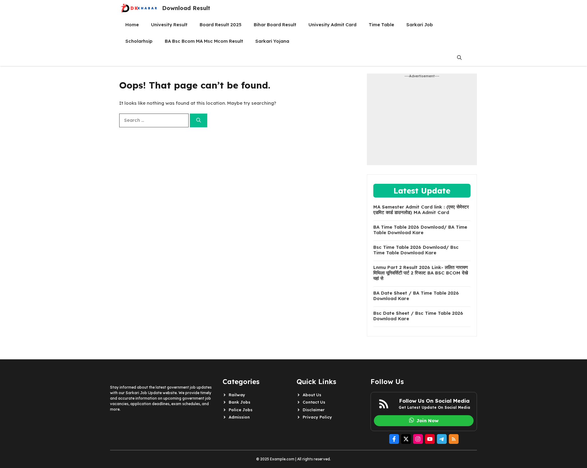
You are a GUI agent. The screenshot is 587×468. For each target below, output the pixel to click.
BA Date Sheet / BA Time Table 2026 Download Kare (416, 295)
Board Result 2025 (221, 24)
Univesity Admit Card (332, 24)
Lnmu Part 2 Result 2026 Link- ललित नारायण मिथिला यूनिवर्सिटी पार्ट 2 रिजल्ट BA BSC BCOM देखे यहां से (420, 273)
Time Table (381, 24)
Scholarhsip (139, 41)
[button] (459, 57)
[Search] (198, 120)
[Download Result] (139, 8)
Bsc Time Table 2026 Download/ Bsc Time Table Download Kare (416, 250)
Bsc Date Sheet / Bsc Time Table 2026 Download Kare (418, 315)
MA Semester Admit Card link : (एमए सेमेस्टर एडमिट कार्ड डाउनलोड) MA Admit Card (421, 209)
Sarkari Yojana (272, 41)
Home (132, 24)
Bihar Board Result (275, 24)
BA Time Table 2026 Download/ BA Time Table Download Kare (420, 229)
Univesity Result (169, 24)
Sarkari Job (419, 24)
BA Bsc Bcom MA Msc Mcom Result (204, 41)
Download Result (186, 8)
